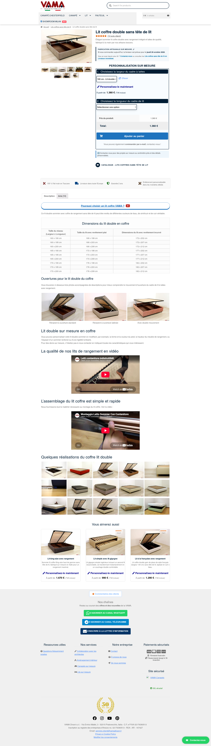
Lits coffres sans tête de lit (61, 27)
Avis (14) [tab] (62, 196)
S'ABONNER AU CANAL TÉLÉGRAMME (107, 622)
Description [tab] (49, 196)
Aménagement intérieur (87, 660)
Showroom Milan (54, 21)
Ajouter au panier (134, 136)
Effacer (125, 78)
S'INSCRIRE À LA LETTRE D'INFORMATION (107, 631)
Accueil (46, 27)
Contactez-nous (126, 56)
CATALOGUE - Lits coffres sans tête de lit (124, 165)
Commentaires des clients (106, 593)
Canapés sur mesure (86, 666)
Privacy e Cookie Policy (105, 734)
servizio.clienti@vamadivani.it (108, 730)
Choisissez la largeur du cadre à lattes (123, 71)
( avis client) (114, 36)
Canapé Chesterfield (53, 15)
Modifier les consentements (105, 737)
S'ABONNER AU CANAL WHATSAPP (107, 612)
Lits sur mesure (84, 672)
